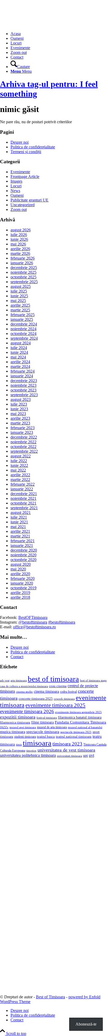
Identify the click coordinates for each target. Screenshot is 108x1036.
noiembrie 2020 (23, 555)
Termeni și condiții (25, 151)
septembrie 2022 (24, 451)
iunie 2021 (19, 522)
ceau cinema (58, 686)
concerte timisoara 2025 (36, 699)
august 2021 (20, 512)
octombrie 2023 (23, 390)
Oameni (17, 195)
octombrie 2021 (23, 503)
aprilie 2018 (20, 597)
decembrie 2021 (23, 493)
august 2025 (20, 286)
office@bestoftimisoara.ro (34, 627)
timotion (31, 750)
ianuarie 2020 (21, 583)
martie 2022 (20, 479)
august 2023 (20, 399)
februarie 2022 (22, 484)
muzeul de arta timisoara (52, 727)
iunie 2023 (19, 409)
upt (85, 755)
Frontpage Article (24, 176)
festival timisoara (46, 717)
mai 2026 (18, 244)
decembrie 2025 (23, 267)
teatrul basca (46, 736)
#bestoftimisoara (61, 622)
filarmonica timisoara (15, 722)
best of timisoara (53, 679)
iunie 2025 (19, 296)
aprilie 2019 (20, 592)
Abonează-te (85, 1024)
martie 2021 (20, 536)
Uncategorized (22, 205)
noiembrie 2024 (23, 329)
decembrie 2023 (23, 380)
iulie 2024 (18, 347)
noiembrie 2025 (23, 272)
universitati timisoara (69, 755)
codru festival (68, 691)
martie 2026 (20, 253)
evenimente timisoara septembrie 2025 (78, 712)
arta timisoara (18, 680)
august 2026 (20, 230)
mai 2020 (18, 569)
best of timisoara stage (93, 680)
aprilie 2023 (20, 418)
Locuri (15, 186)
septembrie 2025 (24, 281)
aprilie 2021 (20, 531)
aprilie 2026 (20, 249)
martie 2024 (20, 366)
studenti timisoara (25, 736)
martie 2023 (20, 423)
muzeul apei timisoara (22, 727)
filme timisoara (42, 722)
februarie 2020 (22, 578)
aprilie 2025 (20, 305)
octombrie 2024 (23, 333)
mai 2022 (18, 470)
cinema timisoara (46, 691)
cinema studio (24, 691)
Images (16, 181)
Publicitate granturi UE (29, 200)
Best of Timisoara (50, 997)
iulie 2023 (18, 404)
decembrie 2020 (23, 550)
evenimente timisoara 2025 (55, 705)
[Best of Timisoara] (39, 25)
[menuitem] (59, 33)
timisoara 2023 (67, 744)
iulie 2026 (18, 234)
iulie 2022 (18, 460)
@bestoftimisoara (32, 622)
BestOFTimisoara (32, 617)
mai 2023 (18, 413)
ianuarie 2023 (21, 432)
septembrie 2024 (24, 338)
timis (19, 744)
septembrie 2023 (24, 395)
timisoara (37, 743)
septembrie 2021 (24, 508)
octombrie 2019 (23, 588)
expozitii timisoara (17, 717)
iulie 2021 (18, 517)
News (15, 190)
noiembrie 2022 (23, 442)
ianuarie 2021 (21, 545)
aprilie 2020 (20, 574)
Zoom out (18, 209)
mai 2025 (18, 300)
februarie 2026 (22, 258)
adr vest (4, 680)
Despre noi (19, 142)
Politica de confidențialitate (32, 147)
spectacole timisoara (42, 731)
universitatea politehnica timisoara (28, 755)
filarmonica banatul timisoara (79, 717)
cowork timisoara (64, 698)
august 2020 (20, 564)
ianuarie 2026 (21, 263)
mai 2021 (18, 526)
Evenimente (20, 172)
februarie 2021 (22, 541)
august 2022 (20, 456)
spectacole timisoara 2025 (75, 732)
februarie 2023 (22, 427)
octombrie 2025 (23, 277)
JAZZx (4, 727)
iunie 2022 (19, 465)
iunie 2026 (19, 239)
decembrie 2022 (23, 437)
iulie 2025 (18, 291)
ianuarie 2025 (21, 319)
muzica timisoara (12, 732)
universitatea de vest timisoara (66, 750)
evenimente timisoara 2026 (27, 711)
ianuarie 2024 (21, 376)
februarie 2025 (22, 314)
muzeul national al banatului (85, 727)
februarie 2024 (22, 371)
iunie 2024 (19, 352)
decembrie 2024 (23, 324)
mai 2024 (18, 357)
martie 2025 (20, 310)
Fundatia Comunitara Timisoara (80, 722)
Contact (16, 656)
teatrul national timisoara (73, 736)
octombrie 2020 (23, 559)
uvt (91, 755)
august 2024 (20, 343)
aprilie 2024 (20, 362)
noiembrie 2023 (23, 385)
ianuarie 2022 (21, 489)
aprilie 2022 (20, 475)
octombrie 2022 (23, 446)
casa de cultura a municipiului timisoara (24, 686)
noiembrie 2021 (23, 498)
